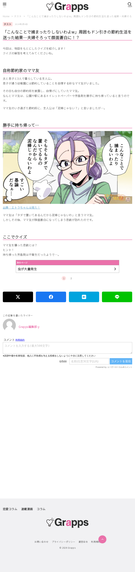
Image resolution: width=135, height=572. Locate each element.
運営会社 (83, 541)
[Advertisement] (67, 411)
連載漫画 (27, 509)
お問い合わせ (41, 541)
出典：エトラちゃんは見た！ (21, 207)
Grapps (72, 547)
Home (6, 16)
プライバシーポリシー (63, 541)
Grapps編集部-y (29, 327)
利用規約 (96, 541)
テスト (18, 16)
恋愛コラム (10, 509)
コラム (41, 509)
